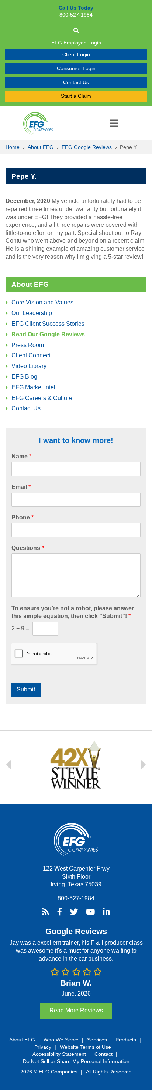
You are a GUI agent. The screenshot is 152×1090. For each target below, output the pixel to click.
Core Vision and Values (42, 302)
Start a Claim (76, 96)
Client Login (76, 54)
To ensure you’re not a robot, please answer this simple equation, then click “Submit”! (72, 612)
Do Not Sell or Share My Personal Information (76, 1061)
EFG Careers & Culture (41, 398)
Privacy (42, 1047)
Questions (27, 548)
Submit (26, 689)
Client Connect (31, 355)
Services (97, 1040)
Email (21, 487)
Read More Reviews (76, 1010)
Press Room (27, 345)
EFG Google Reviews (87, 147)
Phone (22, 517)
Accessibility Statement (59, 1054)
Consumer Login (76, 68)
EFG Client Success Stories (47, 324)
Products (125, 1040)
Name (21, 456)
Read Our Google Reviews (48, 334)
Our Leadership (31, 313)
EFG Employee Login (76, 43)
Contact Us (76, 82)
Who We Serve (61, 1040)
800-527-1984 (76, 898)
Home (13, 147)
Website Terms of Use (85, 1047)
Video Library (28, 366)
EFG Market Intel (33, 387)
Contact (103, 1054)
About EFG (40, 147)
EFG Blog (24, 377)
